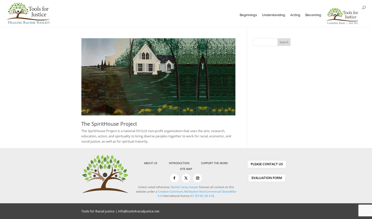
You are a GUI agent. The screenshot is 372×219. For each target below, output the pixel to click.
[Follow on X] (186, 178)
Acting (295, 15)
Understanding (273, 15)
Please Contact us (267, 164)
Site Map (186, 169)
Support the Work (214, 163)
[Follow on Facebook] (174, 178)
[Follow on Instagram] (197, 178)
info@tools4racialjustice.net (138, 211)
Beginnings (248, 15)
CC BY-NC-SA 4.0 (202, 196)
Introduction (179, 163)
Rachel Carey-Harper (184, 187)
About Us (150, 163)
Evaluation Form (266, 178)
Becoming (313, 15)
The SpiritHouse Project (109, 123)
